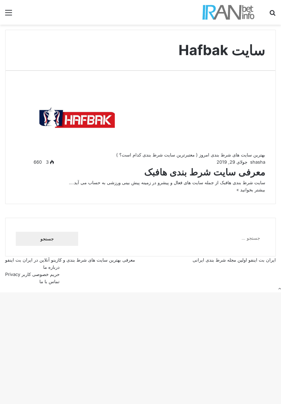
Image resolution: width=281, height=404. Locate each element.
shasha (257, 162)
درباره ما (51, 267)
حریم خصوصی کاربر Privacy (32, 274)
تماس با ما (49, 281)
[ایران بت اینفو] (228, 12)
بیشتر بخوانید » (250, 189)
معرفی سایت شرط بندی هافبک (204, 172)
